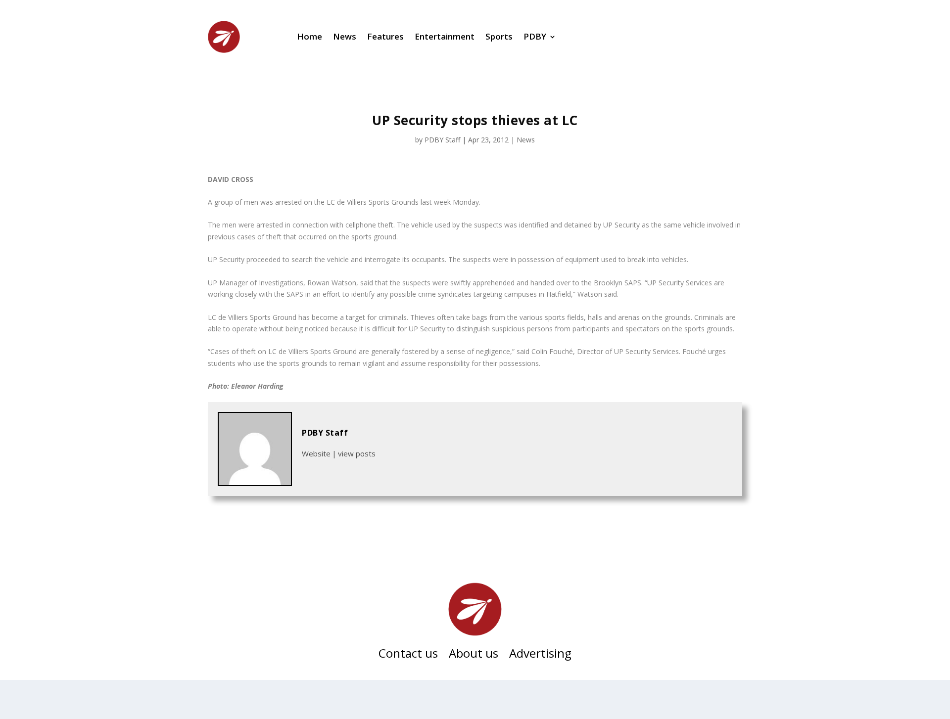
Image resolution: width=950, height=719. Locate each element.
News (344, 36)
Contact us (408, 655)
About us (473, 655)
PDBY (534, 36)
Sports (499, 36)
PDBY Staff (442, 139)
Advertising (540, 655)
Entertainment (445, 36)
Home (309, 36)
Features (385, 36)
